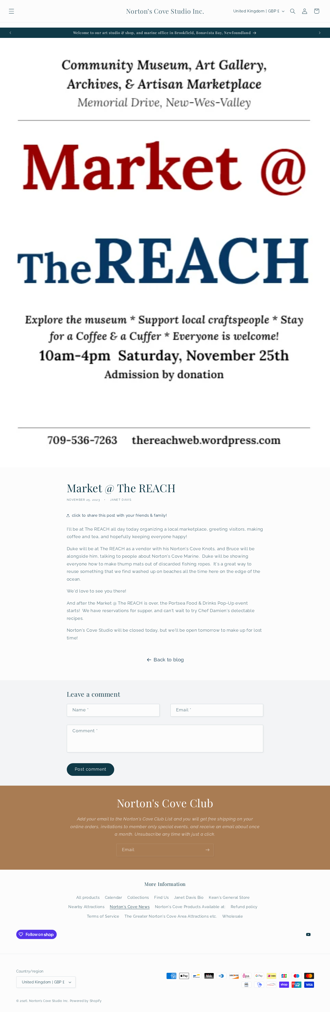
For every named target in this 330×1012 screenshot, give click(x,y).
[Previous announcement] (10, 33)
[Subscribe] (207, 850)
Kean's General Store (229, 897)
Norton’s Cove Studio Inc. (49, 1001)
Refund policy (244, 906)
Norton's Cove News (130, 906)
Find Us (161, 897)
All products (88, 897)
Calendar (113, 897)
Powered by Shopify (86, 1001)
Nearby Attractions (86, 906)
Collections (138, 897)
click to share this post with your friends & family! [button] (119, 515)
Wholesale (232, 916)
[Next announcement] (319, 33)
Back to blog (169, 659)
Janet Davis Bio (188, 897)
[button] (11, 11)
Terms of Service (103, 916)
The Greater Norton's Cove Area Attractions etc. (171, 916)
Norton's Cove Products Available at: (190, 906)
